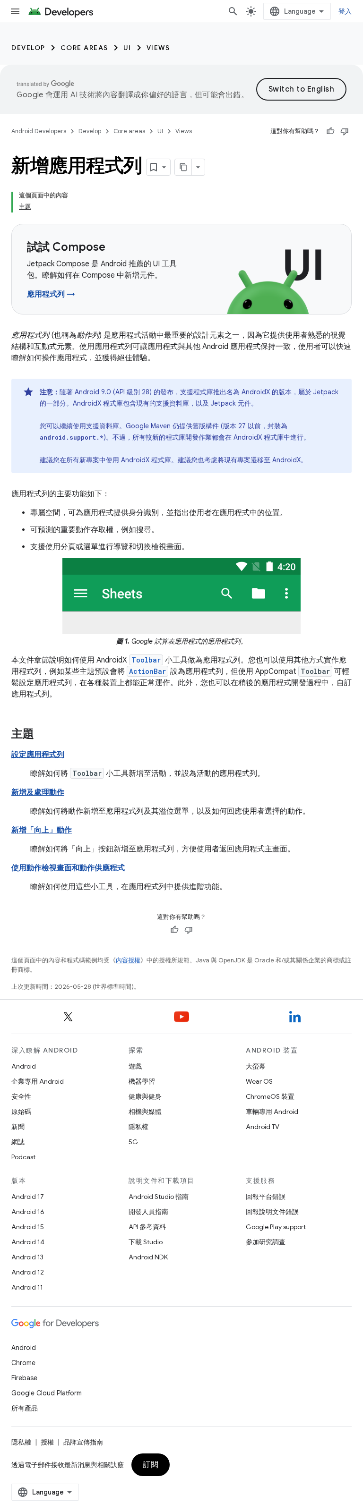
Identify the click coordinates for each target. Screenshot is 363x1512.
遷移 (257, 460)
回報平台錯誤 (265, 1196)
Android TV (262, 1126)
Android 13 (27, 1257)
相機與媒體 (145, 1111)
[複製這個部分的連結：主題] (43, 734)
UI (127, 47)
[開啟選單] (15, 11)
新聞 (18, 1126)
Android (23, 1066)
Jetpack (325, 392)
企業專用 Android (37, 1081)
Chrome (23, 1363)
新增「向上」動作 (41, 830)
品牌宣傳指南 (83, 1442)
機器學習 (142, 1081)
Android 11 (27, 1287)
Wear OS (259, 1081)
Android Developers (38, 131)
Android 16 (27, 1211)
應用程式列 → (51, 294)
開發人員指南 (148, 1211)
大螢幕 (256, 1066)
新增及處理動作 (37, 792)
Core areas (84, 47)
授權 (47, 1442)
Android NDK (148, 1257)
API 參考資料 (147, 1227)
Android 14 (27, 1242)
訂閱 (150, 1465)
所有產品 (24, 1408)
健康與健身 (145, 1096)
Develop (28, 47)
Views (158, 47)
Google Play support (276, 1227)
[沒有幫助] (344, 131)
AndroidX (256, 392)
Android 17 (27, 1196)
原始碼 (21, 1111)
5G (133, 1142)
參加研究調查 (265, 1242)
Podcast (23, 1157)
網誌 (18, 1142)
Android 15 (27, 1227)
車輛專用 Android (272, 1111)
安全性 (21, 1096)
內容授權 (128, 960)
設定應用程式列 (37, 754)
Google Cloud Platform (46, 1393)
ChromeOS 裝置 (270, 1096)
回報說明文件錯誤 (272, 1211)
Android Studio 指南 (159, 1196)
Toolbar (146, 659)
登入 (345, 11)
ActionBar (147, 671)
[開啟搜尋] (233, 11)
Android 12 (27, 1272)
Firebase (24, 1378)
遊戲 (135, 1066)
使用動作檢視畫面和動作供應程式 (68, 868)
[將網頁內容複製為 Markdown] (183, 167)
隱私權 (138, 1126)
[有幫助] (330, 131)
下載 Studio (146, 1242)
